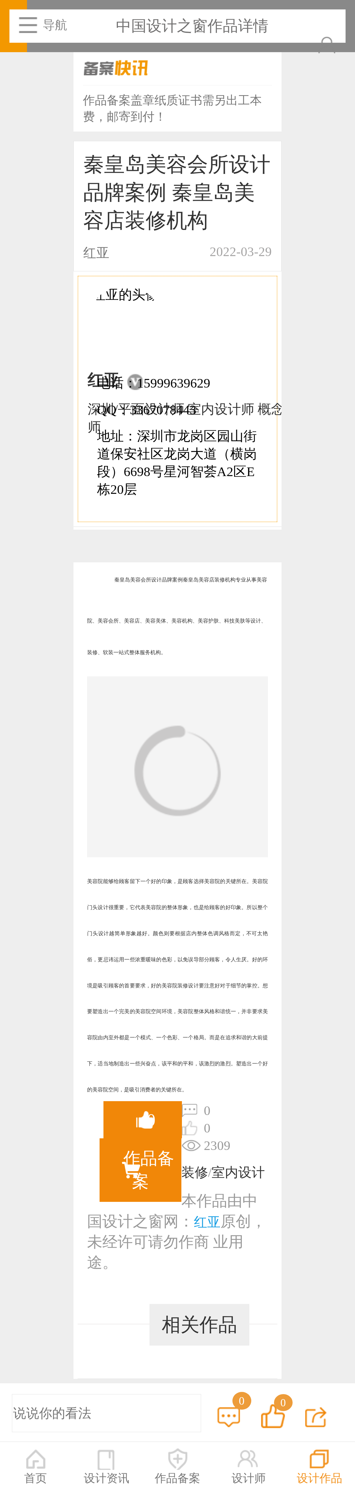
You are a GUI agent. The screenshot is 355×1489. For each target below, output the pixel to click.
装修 (194, 1172)
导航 (55, 25)
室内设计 (238, 1172)
